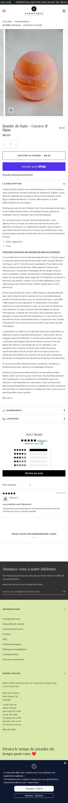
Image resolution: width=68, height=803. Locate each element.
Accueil (7, 21)
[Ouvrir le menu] (7, 11)
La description (12, 183)
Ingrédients (14, 410)
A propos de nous (11, 619)
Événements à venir (13, 629)
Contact (7, 634)
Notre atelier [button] (11, 673)
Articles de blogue (12, 644)
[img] (9, 493)
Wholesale (22, 21)
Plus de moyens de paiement (18, 174)
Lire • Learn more (31, 782)
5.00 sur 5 (42, 440)
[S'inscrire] (61, 591)
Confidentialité (10, 654)
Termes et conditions (13, 659)
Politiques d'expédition (15, 649)
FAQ (5, 639)
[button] (20, 450)
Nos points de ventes (13, 624)
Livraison (12, 418)
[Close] (65, 763)
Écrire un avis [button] (34, 473)
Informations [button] (11, 609)
